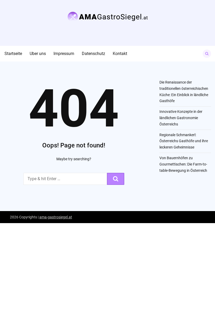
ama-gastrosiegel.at (55, 217)
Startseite (13, 53)
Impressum (63, 53)
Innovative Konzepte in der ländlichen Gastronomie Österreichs (180, 117)
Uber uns (38, 53)
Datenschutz (93, 53)
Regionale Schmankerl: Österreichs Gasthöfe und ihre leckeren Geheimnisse (183, 141)
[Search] (115, 179)
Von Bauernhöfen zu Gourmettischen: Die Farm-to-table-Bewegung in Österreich (183, 164)
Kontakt (120, 53)
